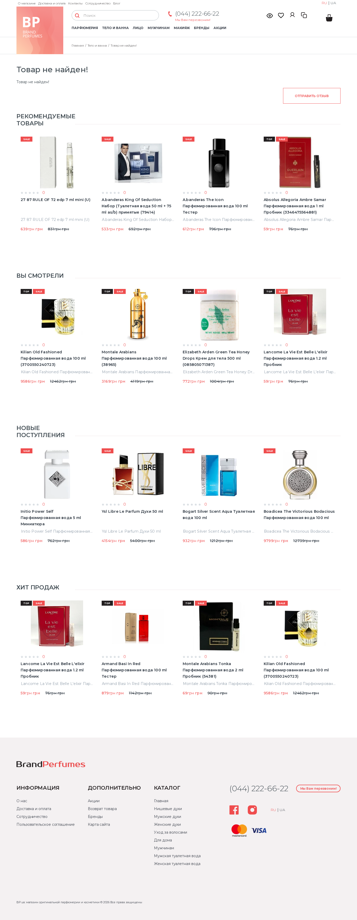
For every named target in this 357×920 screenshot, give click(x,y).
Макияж (182, 28)
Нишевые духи (168, 808)
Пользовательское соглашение (45, 824)
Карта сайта (99, 824)
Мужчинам (158, 28)
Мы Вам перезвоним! (192, 20)
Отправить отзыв (312, 96)
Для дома (163, 840)
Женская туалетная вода (177, 863)
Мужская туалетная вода (177, 856)
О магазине (27, 3)
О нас (21, 801)
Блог (116, 3)
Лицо (138, 28)
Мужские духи (167, 816)
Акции (220, 28)
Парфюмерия (85, 28)
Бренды (201, 28)
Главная (78, 45)
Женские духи (167, 824)
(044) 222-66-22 (197, 13)
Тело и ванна (115, 28)
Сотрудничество (98, 3)
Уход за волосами (170, 832)
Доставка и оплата (52, 3)
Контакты (75, 3)
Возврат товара (102, 808)
